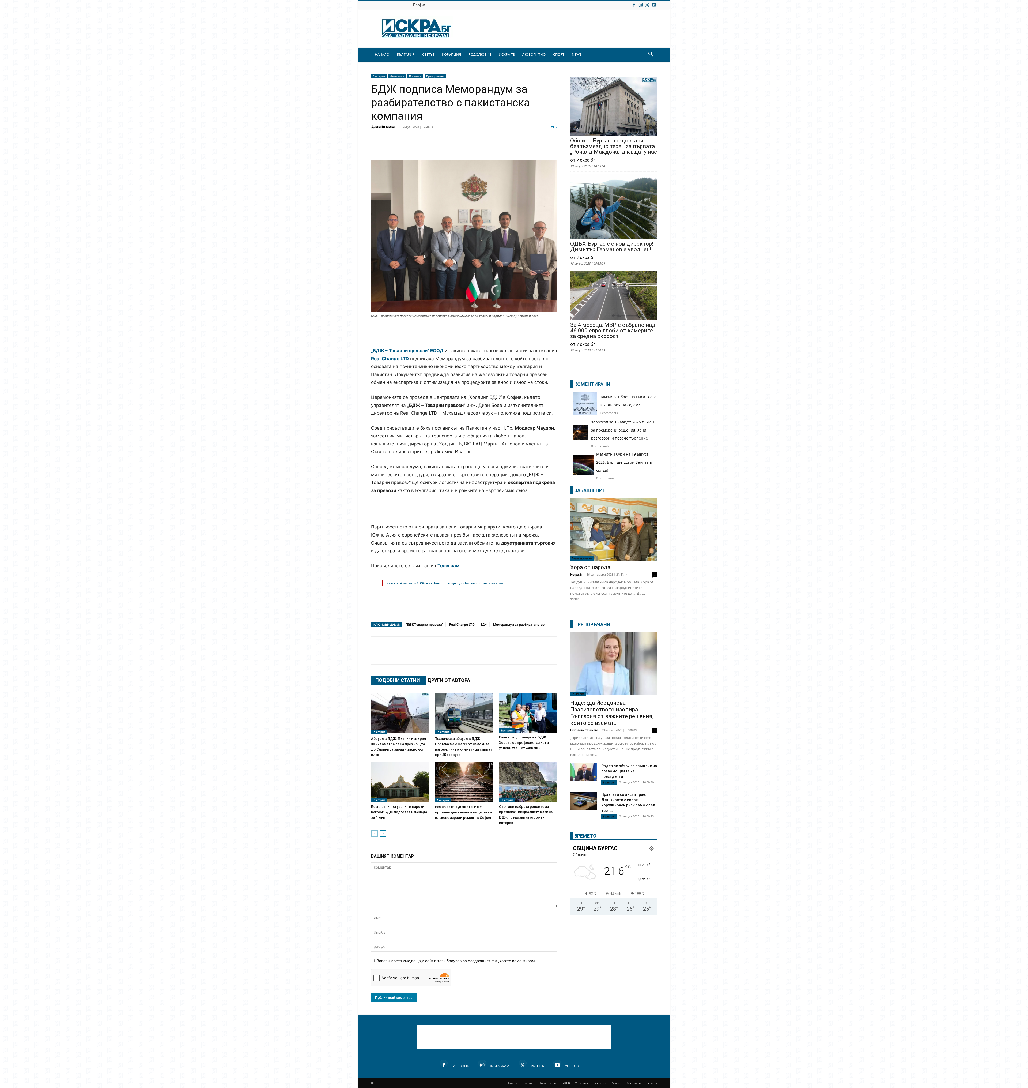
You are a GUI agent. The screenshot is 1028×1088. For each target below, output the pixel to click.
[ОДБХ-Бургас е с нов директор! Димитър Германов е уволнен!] (613, 207)
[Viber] (482, 147)
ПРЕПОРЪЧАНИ (592, 624)
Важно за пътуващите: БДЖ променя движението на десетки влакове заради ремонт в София (463, 812)
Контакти (633, 1083)
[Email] (455, 147)
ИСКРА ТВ (507, 54)
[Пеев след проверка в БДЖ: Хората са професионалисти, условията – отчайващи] (528, 713)
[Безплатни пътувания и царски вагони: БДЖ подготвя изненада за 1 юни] (400, 782)
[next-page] (383, 833)
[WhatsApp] (469, 147)
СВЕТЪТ (428, 54)
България (379, 76)
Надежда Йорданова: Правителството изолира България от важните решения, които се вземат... (611, 713)
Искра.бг (576, 574)
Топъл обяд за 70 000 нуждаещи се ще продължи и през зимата (445, 583)
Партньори (547, 1083)
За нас (528, 1083)
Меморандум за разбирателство (519, 624)
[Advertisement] (464, 333)
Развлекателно (582, 558)
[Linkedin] (428, 147)
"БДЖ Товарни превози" (424, 624)
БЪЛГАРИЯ (406, 54)
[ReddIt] (442, 147)
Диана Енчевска (383, 127)
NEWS (576, 54)
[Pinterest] (509, 147)
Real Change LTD (462, 624)
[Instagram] (641, 4)
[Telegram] (495, 147)
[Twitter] (647, 4)
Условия (581, 1083)
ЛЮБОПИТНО (534, 54)
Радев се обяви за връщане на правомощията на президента (629, 771)
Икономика (397, 76)
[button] (650, 54)
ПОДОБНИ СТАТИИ (397, 680)
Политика (415, 76)
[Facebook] (634, 4)
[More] (536, 147)
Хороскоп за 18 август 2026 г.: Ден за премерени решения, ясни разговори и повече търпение (622, 430)
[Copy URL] (522, 147)
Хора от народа (590, 567)
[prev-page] (374, 833)
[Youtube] (654, 4)
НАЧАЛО (382, 54)
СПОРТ (558, 54)
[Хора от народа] (613, 529)
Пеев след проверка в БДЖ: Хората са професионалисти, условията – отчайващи (524, 742)
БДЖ (484, 624)
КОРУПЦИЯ (451, 54)
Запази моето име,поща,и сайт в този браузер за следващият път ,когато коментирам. (456, 960)
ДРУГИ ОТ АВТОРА (448, 680)
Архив (616, 1083)
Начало (512, 1083)
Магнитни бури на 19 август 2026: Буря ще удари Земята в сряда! (624, 462)
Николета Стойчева (584, 730)
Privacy (651, 1083)
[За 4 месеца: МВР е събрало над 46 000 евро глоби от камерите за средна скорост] (613, 296)
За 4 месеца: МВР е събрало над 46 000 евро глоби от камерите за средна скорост (613, 330)
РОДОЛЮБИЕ (479, 54)
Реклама (600, 1083)
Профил (419, 4)
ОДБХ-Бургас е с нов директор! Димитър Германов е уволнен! (611, 246)
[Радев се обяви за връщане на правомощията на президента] (583, 772)
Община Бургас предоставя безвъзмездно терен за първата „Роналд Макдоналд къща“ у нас (613, 146)
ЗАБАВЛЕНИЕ (589, 490)
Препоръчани (435, 76)
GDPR (565, 1083)
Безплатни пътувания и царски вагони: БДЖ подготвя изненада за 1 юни (399, 812)
